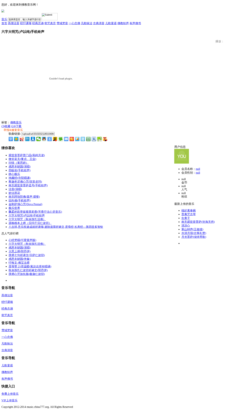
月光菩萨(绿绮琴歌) (193, 236)
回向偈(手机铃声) (19, 200)
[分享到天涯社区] (83, 139)
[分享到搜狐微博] (105, 139)
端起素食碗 (188, 210)
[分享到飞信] (77, 139)
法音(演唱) (15, 189)
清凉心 (185, 225)
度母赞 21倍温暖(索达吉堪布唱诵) (30, 266)
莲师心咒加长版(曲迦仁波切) (27, 273)
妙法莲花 (14, 192)
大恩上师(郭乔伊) (19, 251)
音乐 (4, 19)
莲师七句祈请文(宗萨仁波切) (27, 255)
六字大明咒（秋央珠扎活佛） (27, 219)
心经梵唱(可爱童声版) (22, 240)
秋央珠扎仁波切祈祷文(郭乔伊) (28, 270)
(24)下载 (16, 126)
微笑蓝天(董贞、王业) (22, 159)
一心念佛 (74, 23)
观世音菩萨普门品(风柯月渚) (27, 155)
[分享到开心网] (72, 139)
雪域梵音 (62, 23)
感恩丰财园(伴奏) (19, 258)
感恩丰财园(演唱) (19, 166)
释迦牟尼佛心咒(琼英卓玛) (25, 181)
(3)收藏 (5, 126)
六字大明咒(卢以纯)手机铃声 (27, 215)
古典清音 (98, 23)
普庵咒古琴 (188, 214)
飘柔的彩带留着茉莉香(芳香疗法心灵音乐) (35, 211)
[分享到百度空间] (99, 139)
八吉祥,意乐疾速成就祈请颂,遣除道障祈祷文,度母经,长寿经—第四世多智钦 (56, 226)
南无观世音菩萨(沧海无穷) (198, 221)
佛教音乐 (16, 122)
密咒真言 (50, 23)
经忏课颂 (25, 23)
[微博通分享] (218, 139)
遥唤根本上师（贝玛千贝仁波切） (30, 223)
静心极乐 (14, 174)
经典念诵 (38, 23)
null (198, 168)
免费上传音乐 (10, 393)
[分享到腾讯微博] (27, 139)
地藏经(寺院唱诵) (19, 177)
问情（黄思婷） (19, 162)
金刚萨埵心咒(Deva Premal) (25, 204)
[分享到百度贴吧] (94, 139)
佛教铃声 (123, 23)
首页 (4, 23)
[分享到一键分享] (49, 139)
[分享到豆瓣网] (88, 139)
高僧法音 (13, 23)
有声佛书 (135, 23)
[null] (181, 162)
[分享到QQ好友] (44, 139)
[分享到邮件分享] (66, 139)
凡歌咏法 (86, 23)
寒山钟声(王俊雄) (192, 229)
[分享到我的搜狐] (55, 139)
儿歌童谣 (111, 23)
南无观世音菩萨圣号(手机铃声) (28, 185)
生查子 (185, 218)
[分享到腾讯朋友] (61, 139)
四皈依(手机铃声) (19, 170)
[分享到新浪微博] (22, 139)
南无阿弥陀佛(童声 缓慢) (24, 196)
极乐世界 (14, 207)
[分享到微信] (38, 139)
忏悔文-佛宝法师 (19, 262)
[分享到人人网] (33, 139)
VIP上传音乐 (9, 400)
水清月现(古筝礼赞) (193, 233)
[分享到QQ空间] (16, 139)
